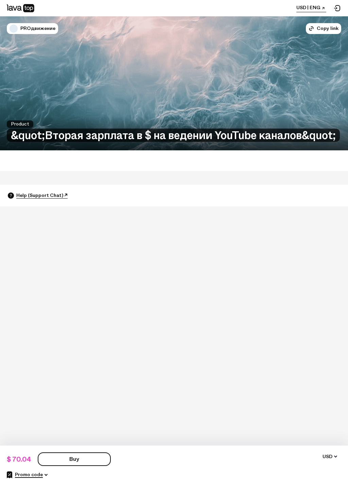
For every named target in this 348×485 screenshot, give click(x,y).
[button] (14, 28)
